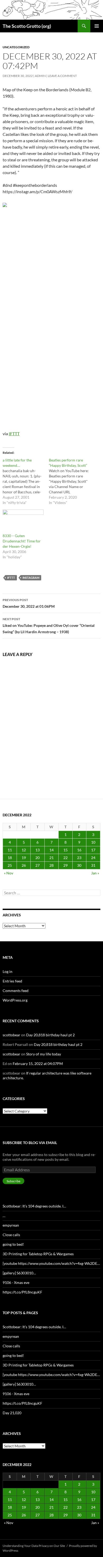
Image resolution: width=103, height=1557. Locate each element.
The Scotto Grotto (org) (27, 26)
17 (93, 850)
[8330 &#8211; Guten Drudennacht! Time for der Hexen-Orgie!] (23, 521)
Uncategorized (16, 47)
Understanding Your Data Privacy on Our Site (34, 1546)
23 (79, 857)
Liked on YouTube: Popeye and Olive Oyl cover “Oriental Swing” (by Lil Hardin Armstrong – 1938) (49, 625)
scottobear (11, 1035)
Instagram (30, 577)
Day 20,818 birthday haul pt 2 (50, 1035)
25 (10, 865)
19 (24, 857)
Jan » (95, 873)
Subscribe (13, 1181)
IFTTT (14, 433)
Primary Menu (96, 26)
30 (79, 865)
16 (79, 850)
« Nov (8, 873)
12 (24, 850)
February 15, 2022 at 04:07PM (38, 1063)
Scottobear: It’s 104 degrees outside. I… (34, 1206)
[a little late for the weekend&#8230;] (26, 481)
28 (51, 865)
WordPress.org (15, 1000)
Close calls (11, 1234)
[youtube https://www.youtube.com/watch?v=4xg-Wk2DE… (51, 1263)
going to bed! (13, 1244)
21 (51, 857)
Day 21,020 (12, 1413)
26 (24, 865)
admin (40, 76)
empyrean (11, 1225)
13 (37, 850)
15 (65, 850)
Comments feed (16, 990)
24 (93, 857)
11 (10, 850)
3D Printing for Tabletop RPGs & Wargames (38, 1254)
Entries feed (12, 981)
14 (51, 850)
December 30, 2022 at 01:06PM (29, 603)
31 (93, 865)
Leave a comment (62, 76)
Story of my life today (43, 1054)
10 (93, 842)
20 (37, 857)
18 (10, 857)
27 (37, 865)
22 (65, 857)
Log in (7, 971)
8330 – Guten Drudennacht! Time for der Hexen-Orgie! (22, 541)
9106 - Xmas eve (16, 1282)
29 (65, 865)
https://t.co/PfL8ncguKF (22, 1292)
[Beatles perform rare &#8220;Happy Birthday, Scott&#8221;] (72, 481)
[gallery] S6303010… (19, 1273)
